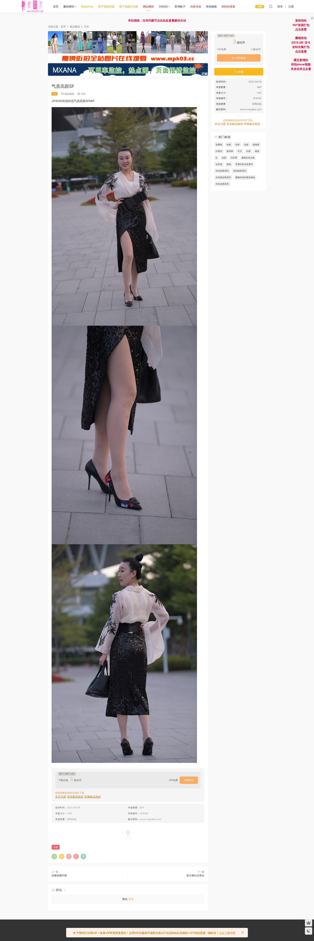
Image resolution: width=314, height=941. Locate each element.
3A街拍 (163, 6)
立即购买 (189, 780)
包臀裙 (219, 144)
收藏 (240, 71)
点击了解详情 (227, 933)
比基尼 (219, 151)
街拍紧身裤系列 (223, 177)
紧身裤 (230, 151)
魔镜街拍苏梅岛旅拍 (245, 177)
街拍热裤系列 (222, 170)
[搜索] (271, 6)
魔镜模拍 (68, 6)
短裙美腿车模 (59, 875)
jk (217, 157)
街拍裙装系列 (239, 170)
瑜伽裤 (256, 144)
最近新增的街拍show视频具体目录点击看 (301, 64)
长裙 (55, 847)
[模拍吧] (32, 6)
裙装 (257, 151)
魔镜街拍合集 (248, 157)
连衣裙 (219, 164)
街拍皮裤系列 (222, 184)
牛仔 (239, 151)
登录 (131, 899)
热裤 (229, 144)
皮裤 (224, 157)
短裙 (246, 144)
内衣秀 (234, 157)
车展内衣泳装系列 (244, 164)
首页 (56, 6)
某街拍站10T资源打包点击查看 (300, 25)
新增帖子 (180, 6)
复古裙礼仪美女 (195, 875)
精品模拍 (69, 93)
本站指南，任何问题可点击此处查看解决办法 (157, 20)
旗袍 (229, 164)
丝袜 (237, 144)
